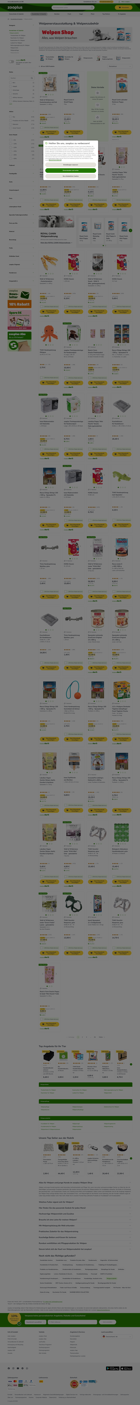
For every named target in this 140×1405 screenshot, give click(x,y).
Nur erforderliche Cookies (71, 176)
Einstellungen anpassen (70, 165)
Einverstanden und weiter (71, 170)
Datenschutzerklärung (55, 160)
